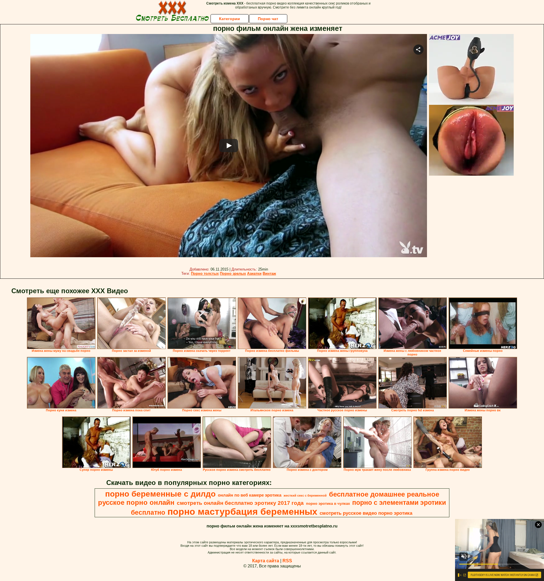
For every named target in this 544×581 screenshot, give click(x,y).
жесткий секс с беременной (305, 495)
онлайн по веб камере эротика (249, 495)
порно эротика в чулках (328, 503)
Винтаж (269, 273)
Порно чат (268, 18)
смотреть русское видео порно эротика (366, 513)
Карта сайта (265, 560)
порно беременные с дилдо (160, 494)
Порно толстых (205, 273)
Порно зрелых (233, 273)
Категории (229, 18)
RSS (287, 560)
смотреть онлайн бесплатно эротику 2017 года (240, 503)
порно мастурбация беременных (242, 511)
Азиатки (254, 273)
